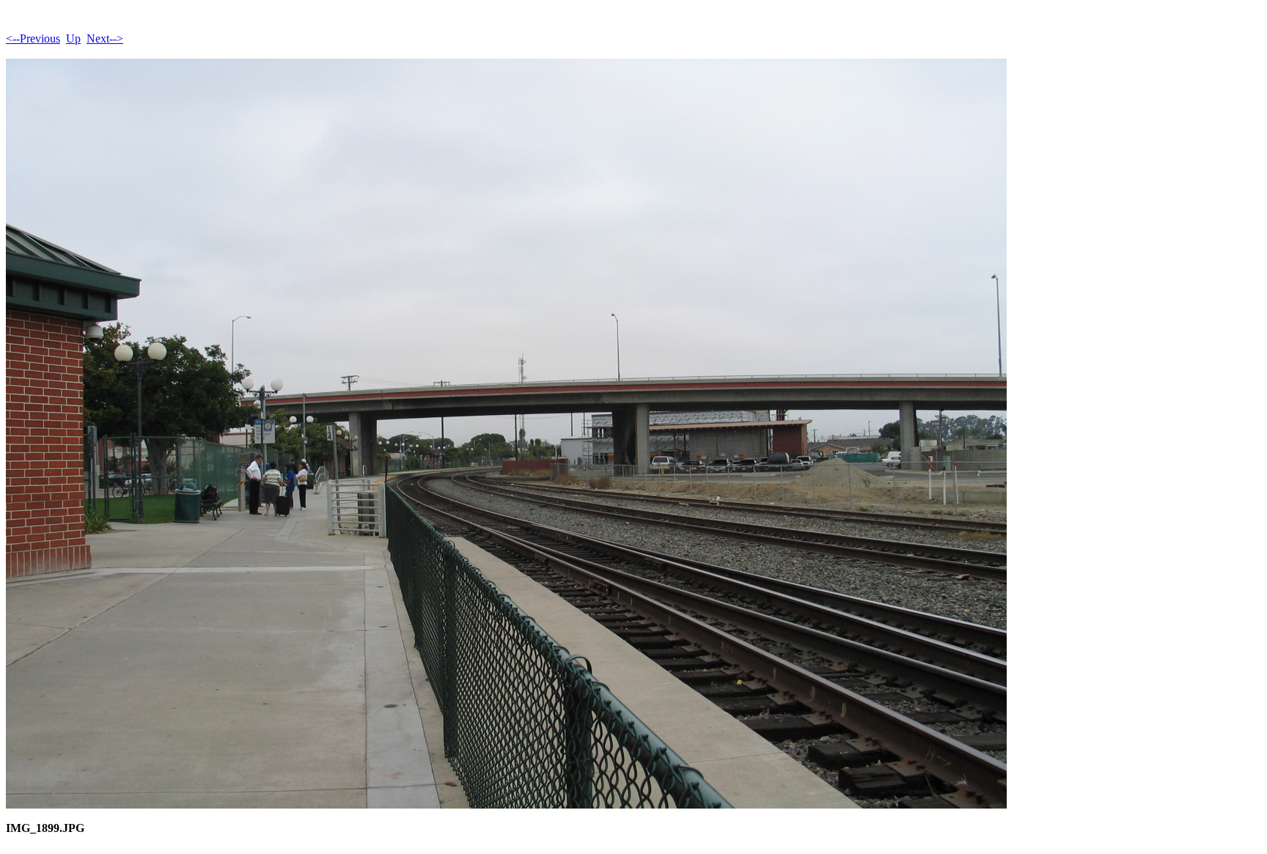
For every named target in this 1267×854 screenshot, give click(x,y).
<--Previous (33, 38)
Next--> (105, 38)
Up (73, 38)
